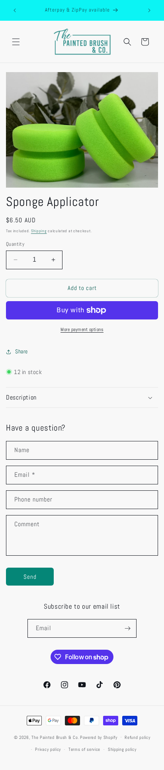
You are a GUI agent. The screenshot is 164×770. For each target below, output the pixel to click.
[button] (16, 42)
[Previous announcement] (14, 10)
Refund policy (137, 737)
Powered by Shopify (98, 737)
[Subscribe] (127, 628)
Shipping (39, 230)
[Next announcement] (149, 10)
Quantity (15, 244)
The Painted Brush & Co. (55, 737)
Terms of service (84, 749)
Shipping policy (122, 749)
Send (30, 576)
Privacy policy (48, 749)
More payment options (82, 329)
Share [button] (21, 351)
